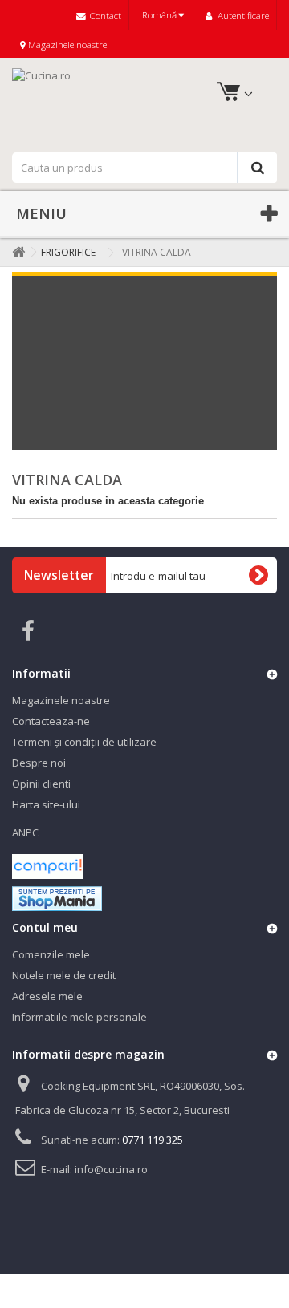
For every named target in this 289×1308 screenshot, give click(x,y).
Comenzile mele (51, 954)
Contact (104, 15)
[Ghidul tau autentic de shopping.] (47, 865)
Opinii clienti (41, 783)
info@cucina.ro (111, 1169)
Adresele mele (47, 996)
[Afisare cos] (227, 94)
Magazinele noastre (66, 44)
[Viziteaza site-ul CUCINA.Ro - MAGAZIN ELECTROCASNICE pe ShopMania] (57, 897)
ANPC (25, 832)
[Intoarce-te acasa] (15, 252)
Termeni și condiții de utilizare (84, 742)
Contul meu (45, 927)
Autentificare (242, 15)
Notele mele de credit (64, 975)
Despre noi (39, 762)
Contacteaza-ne (51, 721)
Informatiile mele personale (79, 1017)
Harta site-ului (46, 804)
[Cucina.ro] (144, 103)
